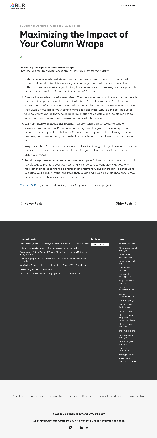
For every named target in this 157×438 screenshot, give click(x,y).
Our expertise (55, 396)
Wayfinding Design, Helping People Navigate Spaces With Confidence (53, 265)
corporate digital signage (127, 281)
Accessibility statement (109, 396)
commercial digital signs (128, 262)
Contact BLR (28, 185)
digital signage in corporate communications (127, 317)
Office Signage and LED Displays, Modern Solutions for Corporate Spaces (54, 244)
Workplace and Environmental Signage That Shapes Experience (50, 273)
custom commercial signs (127, 295)
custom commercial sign (126, 288)
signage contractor (124, 349)
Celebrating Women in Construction (37, 269)
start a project (129, 5)
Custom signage (126, 300)
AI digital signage (127, 244)
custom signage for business (126, 305)
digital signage (126, 311)
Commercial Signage (124, 268)
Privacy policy (136, 396)
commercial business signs (125, 255)
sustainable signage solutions (127, 360)
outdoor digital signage (126, 342)
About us (18, 396)
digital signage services (126, 325)
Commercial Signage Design (126, 275)
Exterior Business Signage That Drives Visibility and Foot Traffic (49, 248)
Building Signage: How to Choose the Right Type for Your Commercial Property (53, 259)
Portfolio (73, 396)
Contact (87, 396)
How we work (35, 396)
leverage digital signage (126, 336)
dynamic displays (127, 331)
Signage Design (126, 354)
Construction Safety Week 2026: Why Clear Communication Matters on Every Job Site (53, 253)
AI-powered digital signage (128, 249)
